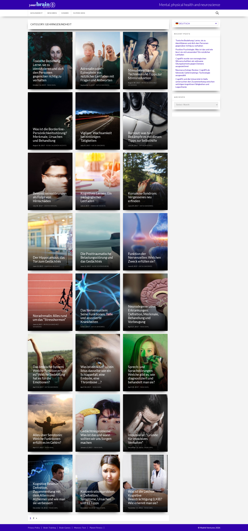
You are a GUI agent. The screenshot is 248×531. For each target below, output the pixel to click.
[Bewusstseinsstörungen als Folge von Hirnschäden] (50, 181)
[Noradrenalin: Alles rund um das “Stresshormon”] (50, 302)
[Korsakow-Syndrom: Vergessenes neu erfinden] (145, 181)
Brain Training (49, 527)
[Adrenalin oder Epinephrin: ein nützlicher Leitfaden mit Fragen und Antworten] (97, 60)
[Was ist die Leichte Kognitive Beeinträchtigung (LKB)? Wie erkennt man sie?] (145, 483)
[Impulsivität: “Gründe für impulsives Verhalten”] (145, 423)
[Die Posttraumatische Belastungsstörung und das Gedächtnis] (97, 241)
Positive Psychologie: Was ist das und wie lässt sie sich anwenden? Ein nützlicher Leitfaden (194, 52)
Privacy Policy (34, 527)
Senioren (52, 13)
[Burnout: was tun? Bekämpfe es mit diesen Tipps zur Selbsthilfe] (145, 121)
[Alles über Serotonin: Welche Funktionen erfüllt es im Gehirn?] (50, 423)
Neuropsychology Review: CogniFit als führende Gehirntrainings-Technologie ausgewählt (193, 72)
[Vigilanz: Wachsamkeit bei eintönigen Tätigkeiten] (97, 121)
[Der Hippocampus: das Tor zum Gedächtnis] (50, 241)
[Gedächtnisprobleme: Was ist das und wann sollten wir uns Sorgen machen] (97, 423)
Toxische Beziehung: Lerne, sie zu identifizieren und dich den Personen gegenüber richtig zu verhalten (192, 43)
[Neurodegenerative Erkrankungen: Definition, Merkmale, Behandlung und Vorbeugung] (145, 302)
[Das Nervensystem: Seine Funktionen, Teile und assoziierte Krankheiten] (97, 302)
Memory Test (80, 527)
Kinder (65, 13)
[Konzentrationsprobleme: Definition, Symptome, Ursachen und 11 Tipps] (97, 483)
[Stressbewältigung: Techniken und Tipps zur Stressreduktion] (145, 60)
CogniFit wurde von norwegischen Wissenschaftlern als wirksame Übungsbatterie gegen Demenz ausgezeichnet (191, 62)
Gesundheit (36, 13)
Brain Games (65, 527)
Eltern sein (79, 13)
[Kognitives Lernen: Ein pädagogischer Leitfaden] (97, 181)
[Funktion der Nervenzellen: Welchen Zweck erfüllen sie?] (145, 241)
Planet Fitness (96, 527)
